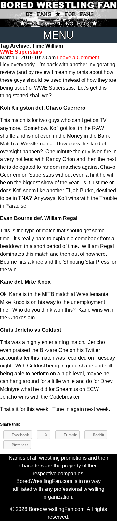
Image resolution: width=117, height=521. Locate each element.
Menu (58, 35)
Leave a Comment (78, 57)
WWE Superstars (21, 52)
